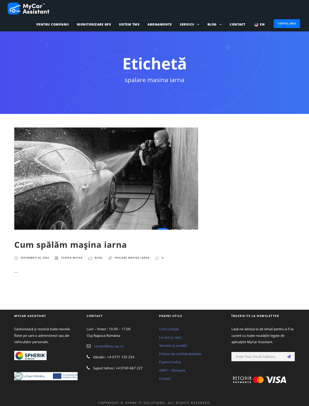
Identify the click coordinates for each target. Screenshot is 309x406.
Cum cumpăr (169, 329)
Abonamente (159, 24)
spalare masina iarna (132, 257)
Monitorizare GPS (94, 24)
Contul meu (287, 23)
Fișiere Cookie (170, 362)
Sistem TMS (129, 24)
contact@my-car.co (109, 346)
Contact (237, 24)
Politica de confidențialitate (180, 354)
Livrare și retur (170, 337)
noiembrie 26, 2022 (35, 257)
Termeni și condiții (173, 345)
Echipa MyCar (72, 257)
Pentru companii (52, 24)
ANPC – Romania (172, 370)
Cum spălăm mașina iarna (70, 244)
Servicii (187, 24)
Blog (211, 24)
